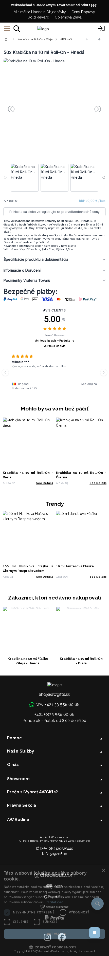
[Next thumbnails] (103, 177)
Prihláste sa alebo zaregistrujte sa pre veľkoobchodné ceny (54, 212)
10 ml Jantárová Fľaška (75, 566)
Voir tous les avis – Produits (52, 340)
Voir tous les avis (54, 346)
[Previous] (5, 372)
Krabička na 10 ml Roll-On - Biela (81, 661)
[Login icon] (101, 28)
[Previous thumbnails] (5, 177)
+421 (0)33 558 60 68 (54, 714)
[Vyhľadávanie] (17, 28)
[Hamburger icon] (7, 28)
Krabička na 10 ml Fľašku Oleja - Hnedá (28, 661)
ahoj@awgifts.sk (54, 694)
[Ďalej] (99, 39)
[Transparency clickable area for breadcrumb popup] (32, 39)
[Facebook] (62, 937)
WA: (57, 704)
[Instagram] (47, 937)
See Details (44, 482)
